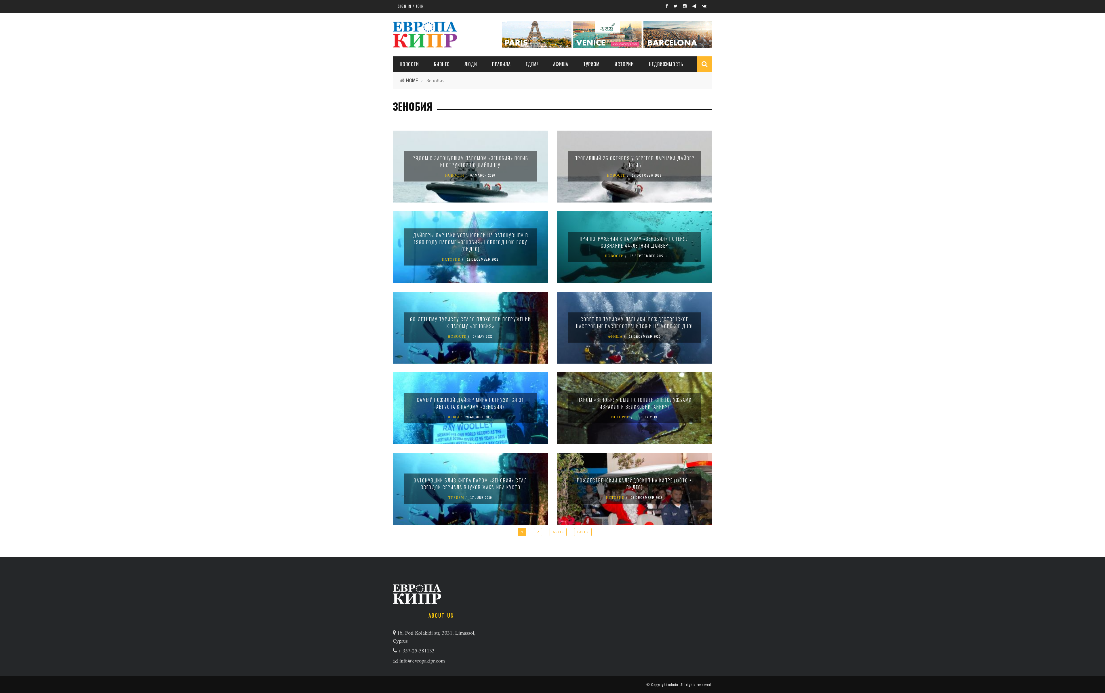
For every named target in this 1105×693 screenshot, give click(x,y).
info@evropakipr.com (422, 660)
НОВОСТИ (409, 64)
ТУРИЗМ (591, 64)
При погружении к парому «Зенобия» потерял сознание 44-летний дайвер (634, 242)
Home (412, 80)
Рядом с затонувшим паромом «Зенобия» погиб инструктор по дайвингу (470, 162)
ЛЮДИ (470, 64)
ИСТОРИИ (624, 64)
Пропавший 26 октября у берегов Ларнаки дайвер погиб (635, 162)
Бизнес (441, 64)
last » (582, 532)
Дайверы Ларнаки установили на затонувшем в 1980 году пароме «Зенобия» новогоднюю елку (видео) (470, 242)
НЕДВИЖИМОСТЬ (666, 64)
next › (558, 532)
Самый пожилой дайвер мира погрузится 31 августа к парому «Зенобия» (470, 403)
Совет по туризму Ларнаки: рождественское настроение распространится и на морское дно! (634, 323)
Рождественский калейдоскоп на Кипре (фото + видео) (634, 484)
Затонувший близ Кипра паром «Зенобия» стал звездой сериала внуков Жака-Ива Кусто (470, 484)
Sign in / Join (411, 6)
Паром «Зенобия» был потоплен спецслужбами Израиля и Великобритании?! (635, 403)
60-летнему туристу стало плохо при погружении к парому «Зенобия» (470, 323)
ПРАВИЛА (501, 64)
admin (673, 684)
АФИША (560, 64)
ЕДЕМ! (532, 64)
